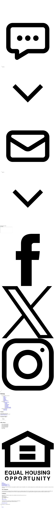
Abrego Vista (6, 406)
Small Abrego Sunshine (8, 407)
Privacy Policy (4, 483)
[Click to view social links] (0, 391)
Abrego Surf (6, 405)
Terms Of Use (5, 409)
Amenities (4, 398)
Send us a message (4, 499)
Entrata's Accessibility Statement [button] (6, 485)
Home (4, 396)
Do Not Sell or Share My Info (5, 484)
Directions (4, 399)
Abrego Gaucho (7, 404)
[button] (28, 481)
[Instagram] (28, 390)
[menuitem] (28, 398)
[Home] (10, 13)
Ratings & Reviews (5, 400)
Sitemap (3, 482)
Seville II (6, 403)
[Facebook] (28, 285)
